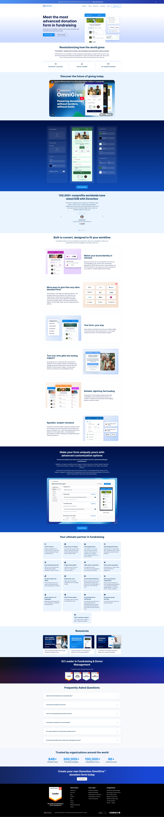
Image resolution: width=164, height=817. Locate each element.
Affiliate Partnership (75, 804)
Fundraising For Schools (94, 796)
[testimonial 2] (80, 230)
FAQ (71, 798)
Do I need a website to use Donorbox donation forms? (61, 731)
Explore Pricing (82, 528)
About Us (72, 792)
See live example (61, 34)
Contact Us (73, 790)
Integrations (111, 788)
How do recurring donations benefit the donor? (59, 713)
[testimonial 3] (81, 230)
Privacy (72, 802)
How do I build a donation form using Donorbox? (59, 695)
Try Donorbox (82, 779)
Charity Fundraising (93, 798)
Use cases (91, 788)
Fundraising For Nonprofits (94, 794)
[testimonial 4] (82, 230)
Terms (71, 800)
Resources (95, 6)
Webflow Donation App (112, 798)
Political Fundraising (93, 790)
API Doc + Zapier (111, 802)
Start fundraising (49, 34)
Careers (72, 796)
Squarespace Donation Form (114, 792)
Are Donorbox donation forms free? (56, 704)
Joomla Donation (111, 800)
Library (72, 806)
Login (108, 6)
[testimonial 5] (83, 230)
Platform (84, 6)
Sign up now (116, 6)
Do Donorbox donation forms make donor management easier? (63, 740)
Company (102, 6)
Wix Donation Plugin (112, 794)
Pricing (90, 6)
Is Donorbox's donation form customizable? (58, 722)
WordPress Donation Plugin (113, 790)
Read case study (82, 212)
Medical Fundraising (93, 792)
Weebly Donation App (112, 796)
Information (74, 788)
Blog (71, 794)
